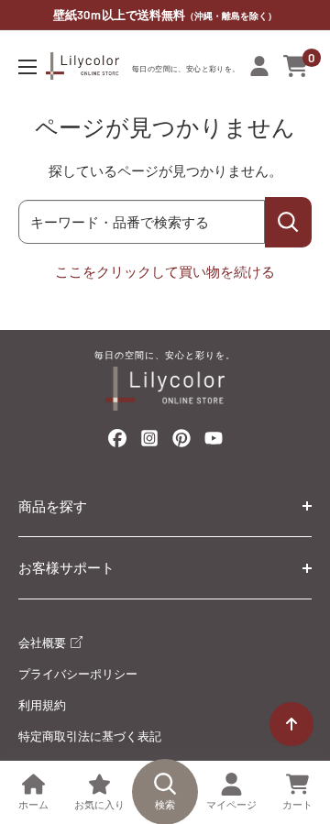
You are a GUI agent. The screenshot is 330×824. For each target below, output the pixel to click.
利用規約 (42, 705)
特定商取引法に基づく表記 (89, 736)
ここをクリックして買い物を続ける (165, 271)
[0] (296, 66)
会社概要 (43, 642)
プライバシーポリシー (78, 673)
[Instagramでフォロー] (149, 443)
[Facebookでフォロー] (117, 442)
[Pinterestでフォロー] (181, 442)
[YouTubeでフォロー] (213, 443)
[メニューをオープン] (27, 67)
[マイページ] (259, 66)
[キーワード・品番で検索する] (288, 222)
